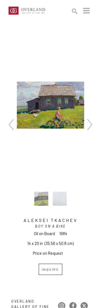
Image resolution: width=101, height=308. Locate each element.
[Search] (74, 11)
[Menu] (86, 10)
